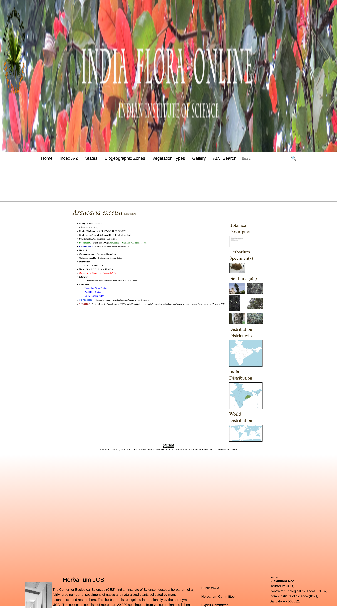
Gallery (199, 158)
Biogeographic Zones (125, 158)
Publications (210, 588)
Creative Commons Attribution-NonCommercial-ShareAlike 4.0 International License (196, 449)
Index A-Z (69, 158)
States (91, 158)
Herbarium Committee (218, 596)
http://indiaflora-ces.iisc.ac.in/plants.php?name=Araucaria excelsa (122, 300)
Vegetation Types (168, 158)
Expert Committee (214, 605)
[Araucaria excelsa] (237, 246)
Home (47, 158)
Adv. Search (224, 158)
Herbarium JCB (128, 449)
